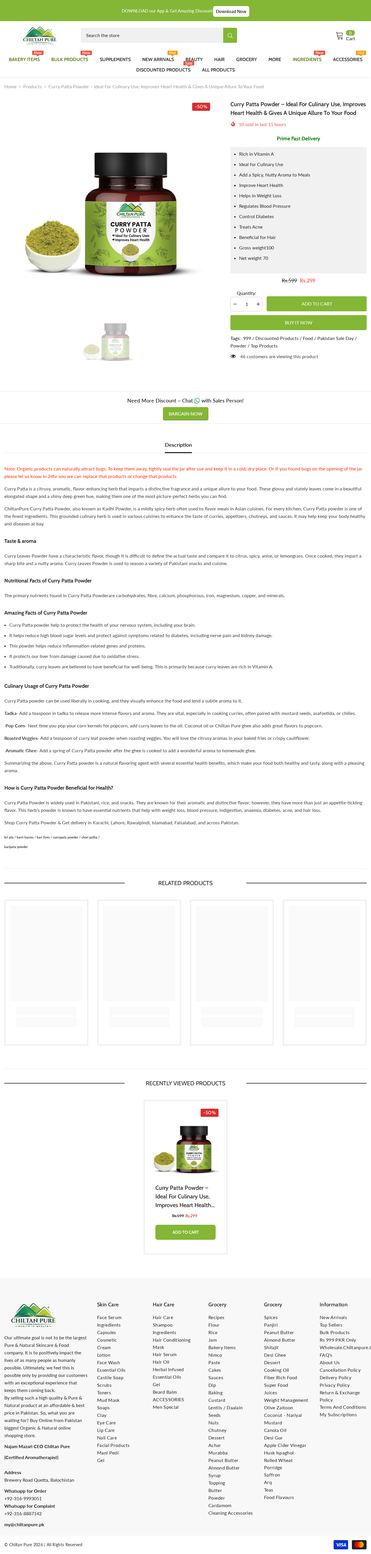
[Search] (159, 35)
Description (178, 445)
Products (32, 86)
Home (10, 86)
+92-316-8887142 (23, 1513)
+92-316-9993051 (23, 1498)
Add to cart (316, 303)
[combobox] (152, 35)
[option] (108, 194)
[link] (46, 1011)
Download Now (231, 11)
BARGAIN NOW (186, 413)
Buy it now (298, 322)
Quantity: (246, 293)
